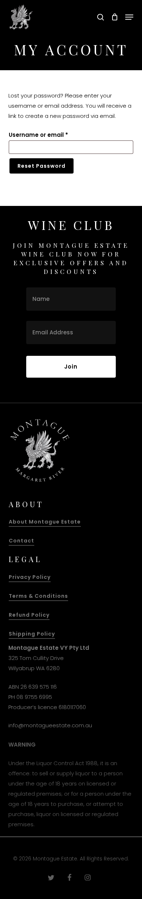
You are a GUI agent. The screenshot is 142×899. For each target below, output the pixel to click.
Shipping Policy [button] (32, 633)
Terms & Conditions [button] (38, 596)
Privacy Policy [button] (30, 577)
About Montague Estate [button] (45, 521)
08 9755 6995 (34, 697)
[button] (129, 17)
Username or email (51, 135)
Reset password (41, 166)
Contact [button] (21, 540)
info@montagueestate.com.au (50, 725)
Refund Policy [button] (29, 614)
